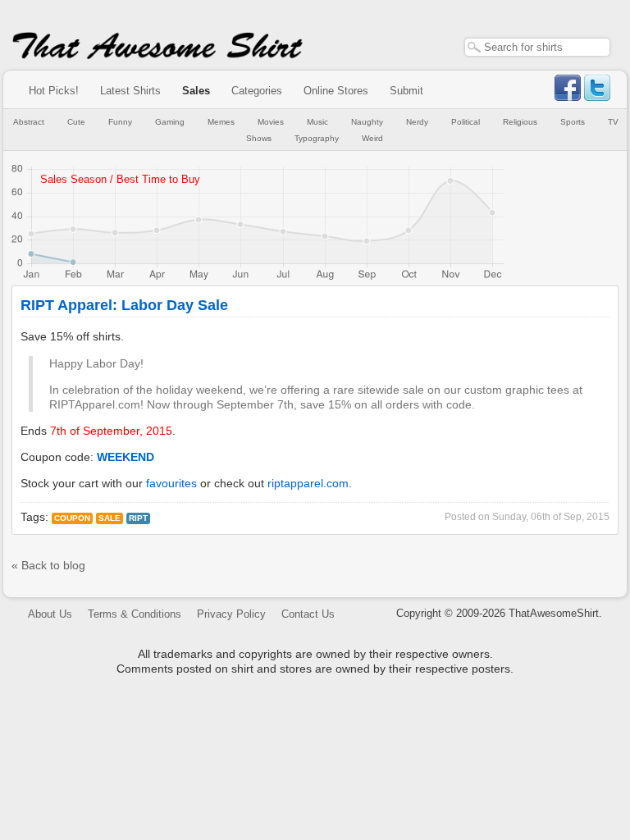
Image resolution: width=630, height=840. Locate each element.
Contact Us (308, 614)
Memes (221, 121)
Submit (406, 90)
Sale (109, 518)
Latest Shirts (130, 90)
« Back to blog (48, 565)
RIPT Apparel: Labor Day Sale (124, 305)
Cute (76, 121)
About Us (50, 614)
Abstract (28, 121)
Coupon (72, 518)
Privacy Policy (231, 614)
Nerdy (417, 121)
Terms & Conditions (134, 614)
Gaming (170, 121)
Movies (271, 121)
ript (138, 518)
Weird (372, 138)
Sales (196, 90)
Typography (316, 138)
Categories (256, 90)
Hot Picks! (54, 90)
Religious (520, 121)
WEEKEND (125, 456)
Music (317, 121)
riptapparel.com (308, 483)
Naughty (367, 121)
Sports (572, 121)
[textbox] (537, 47)
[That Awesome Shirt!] (157, 55)
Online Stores (336, 90)
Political (465, 121)
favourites (171, 483)
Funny (120, 121)
